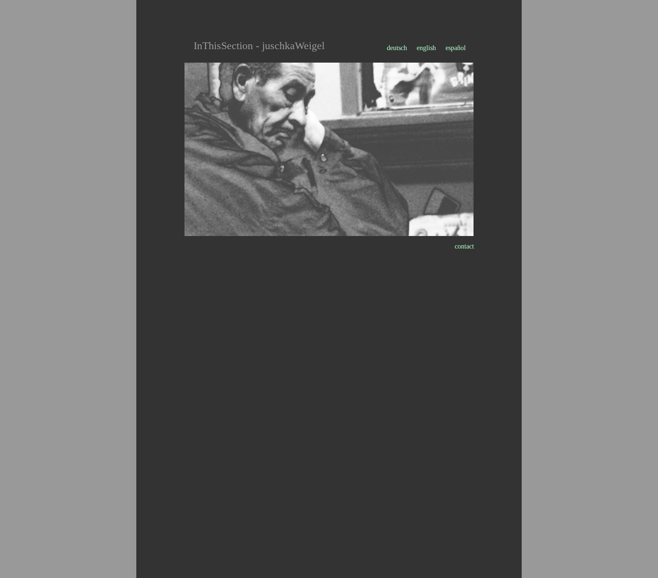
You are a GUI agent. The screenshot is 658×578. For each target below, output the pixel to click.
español (456, 48)
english (426, 48)
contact (464, 246)
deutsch (398, 48)
